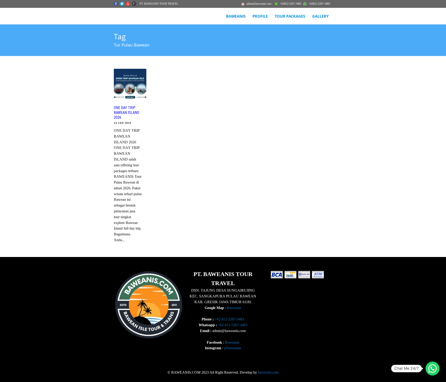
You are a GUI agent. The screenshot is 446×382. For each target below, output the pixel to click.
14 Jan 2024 (122, 123)
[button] (432, 368)
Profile (260, 16)
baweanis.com (268, 372)
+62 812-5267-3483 (229, 319)
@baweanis (232, 348)
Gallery (320, 16)
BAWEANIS (236, 16)
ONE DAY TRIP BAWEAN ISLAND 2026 (126, 112)
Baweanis (234, 308)
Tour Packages (290, 16)
